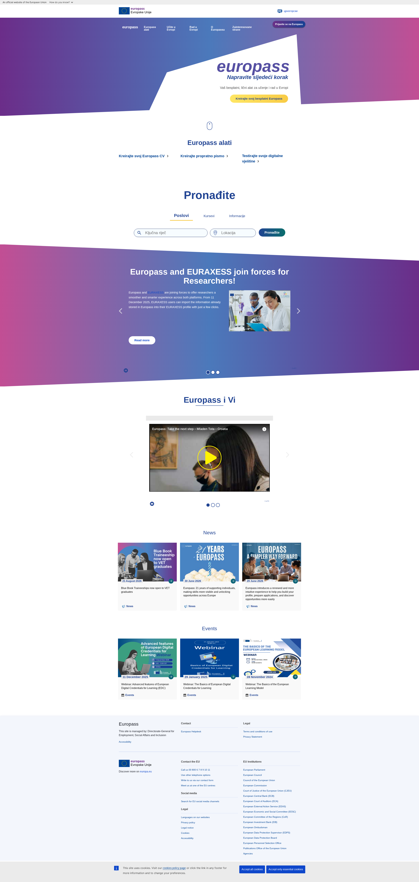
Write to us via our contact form (197, 780)
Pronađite (272, 232)
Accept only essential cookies (286, 869)
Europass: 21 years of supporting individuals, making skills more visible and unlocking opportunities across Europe (209, 592)
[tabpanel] (209, 309)
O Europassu (218, 28)
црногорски (288, 11)
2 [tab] (213, 372)
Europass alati (150, 28)
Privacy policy (188, 822)
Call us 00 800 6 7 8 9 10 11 (195, 769)
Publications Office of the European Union (264, 848)
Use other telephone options (195, 775)
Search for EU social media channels (200, 801)
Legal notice (187, 827)
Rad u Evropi (194, 28)
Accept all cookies (252, 869)
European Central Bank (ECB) (258, 796)
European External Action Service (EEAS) (264, 806)
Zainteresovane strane (242, 28)
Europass (128, 724)
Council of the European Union (259, 780)
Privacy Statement (252, 736)
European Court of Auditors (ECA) (260, 801)
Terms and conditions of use (257, 731)
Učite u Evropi (171, 28)
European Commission (255, 785)
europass (130, 27)
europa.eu (146, 771)
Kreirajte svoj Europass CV (142, 156)
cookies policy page (174, 868)
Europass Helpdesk (191, 731)
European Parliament (254, 769)
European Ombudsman (255, 827)
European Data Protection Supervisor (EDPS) (266, 832)
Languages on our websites (195, 817)
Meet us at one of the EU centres (198, 785)
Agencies (248, 853)
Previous (120, 311)
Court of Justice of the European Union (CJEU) (267, 790)
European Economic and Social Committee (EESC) (269, 811)
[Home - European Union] (135, 11)
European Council (252, 775)
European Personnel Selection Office (262, 843)
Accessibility (125, 741)
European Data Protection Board (260, 838)
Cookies (185, 833)
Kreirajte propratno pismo (202, 156)
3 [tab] (217, 372)
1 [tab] (208, 372)
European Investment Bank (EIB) (260, 822)
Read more (142, 340)
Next (298, 311)
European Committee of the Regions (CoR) (265, 817)
